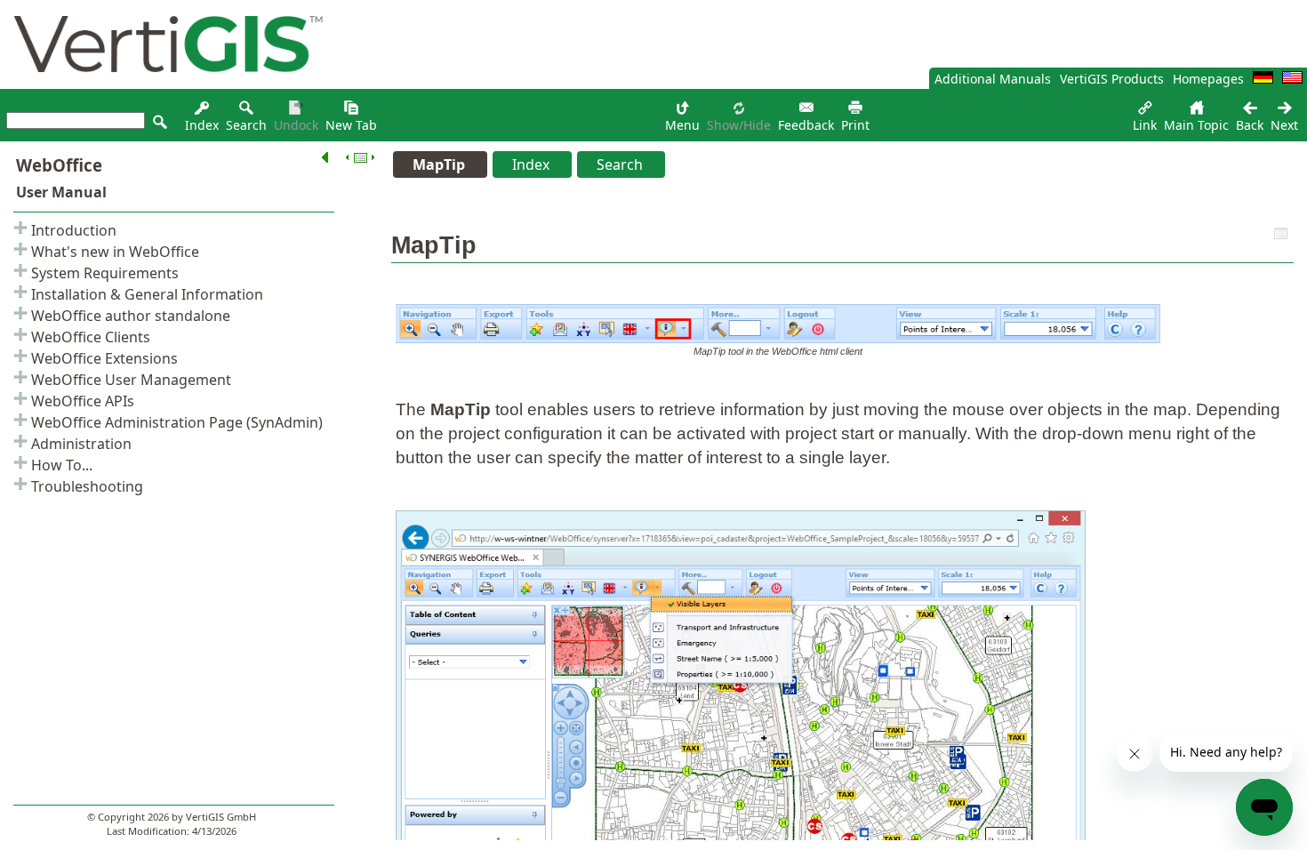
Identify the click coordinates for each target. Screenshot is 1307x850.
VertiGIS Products (1112, 78)
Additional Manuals (992, 78)
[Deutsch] (1263, 78)
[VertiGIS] (163, 84)
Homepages (1208, 78)
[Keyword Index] (201, 112)
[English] (1292, 78)
